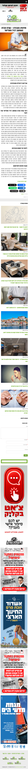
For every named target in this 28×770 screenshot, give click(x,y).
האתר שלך (26, 449)
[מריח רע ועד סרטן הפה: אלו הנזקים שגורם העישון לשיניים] (14, 399)
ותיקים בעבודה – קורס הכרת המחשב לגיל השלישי (13, 29)
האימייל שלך (25, 444)
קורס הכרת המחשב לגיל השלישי (15, 76)
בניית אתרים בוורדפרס (20, 767)
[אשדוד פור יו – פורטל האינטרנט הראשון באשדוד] (14, 17)
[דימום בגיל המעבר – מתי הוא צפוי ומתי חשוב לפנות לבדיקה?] (14, 215)
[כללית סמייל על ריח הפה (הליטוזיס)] (14, 374)
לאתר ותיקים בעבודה (22, 181)
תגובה (27, 426)
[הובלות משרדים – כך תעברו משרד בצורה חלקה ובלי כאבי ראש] (14, 347)
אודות (22, 753)
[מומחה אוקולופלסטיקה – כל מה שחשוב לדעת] (14, 295)
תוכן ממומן (25, 197)
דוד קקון (22, 194)
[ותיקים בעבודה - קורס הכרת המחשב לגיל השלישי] (14, 41)
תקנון (9, 753)
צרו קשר (4, 753)
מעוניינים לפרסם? (16, 753)
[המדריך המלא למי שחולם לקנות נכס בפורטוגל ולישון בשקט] (14, 320)
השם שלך (25, 439)
